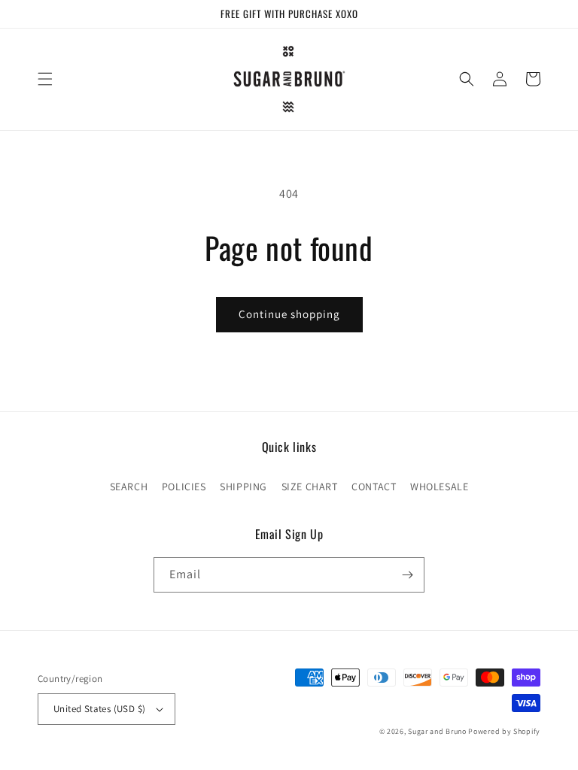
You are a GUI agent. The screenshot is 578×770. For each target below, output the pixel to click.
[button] (45, 78)
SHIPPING (243, 486)
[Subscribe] (407, 575)
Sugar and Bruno (437, 731)
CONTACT (373, 486)
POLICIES (184, 486)
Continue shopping (289, 314)
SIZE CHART (309, 486)
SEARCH (129, 486)
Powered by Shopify (504, 731)
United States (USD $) (99, 708)
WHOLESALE (439, 486)
